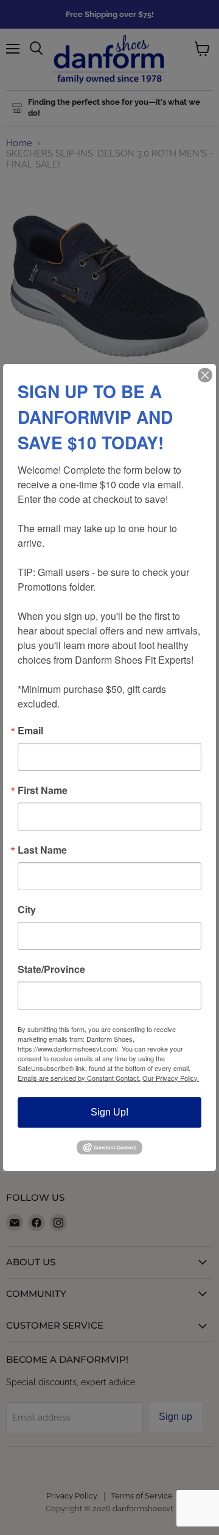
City (27, 910)
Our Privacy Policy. (170, 1078)
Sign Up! (109, 1112)
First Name (43, 790)
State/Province (51, 969)
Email (30, 731)
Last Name (42, 850)
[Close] (205, 375)
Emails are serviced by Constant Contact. (79, 1078)
